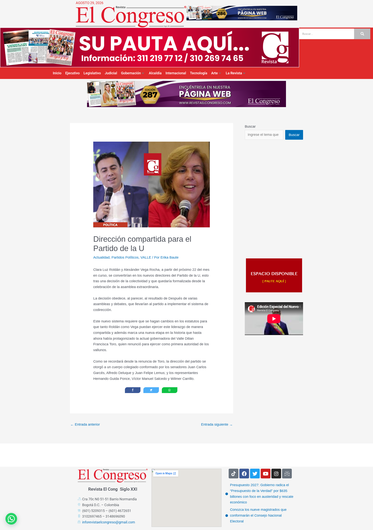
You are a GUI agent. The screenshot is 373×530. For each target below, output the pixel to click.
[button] (11, 519)
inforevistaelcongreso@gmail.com (108, 522)
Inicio (57, 73)
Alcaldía (155, 73)
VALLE (145, 257)
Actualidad (101, 257)
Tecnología (198, 73)
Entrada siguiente (217, 424)
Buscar (250, 126)
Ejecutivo (72, 73)
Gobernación (131, 73)
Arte (214, 73)
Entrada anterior (85, 424)
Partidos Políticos (125, 257)
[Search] (362, 34)
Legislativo (92, 73)
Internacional (176, 73)
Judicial (111, 73)
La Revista (234, 73)
